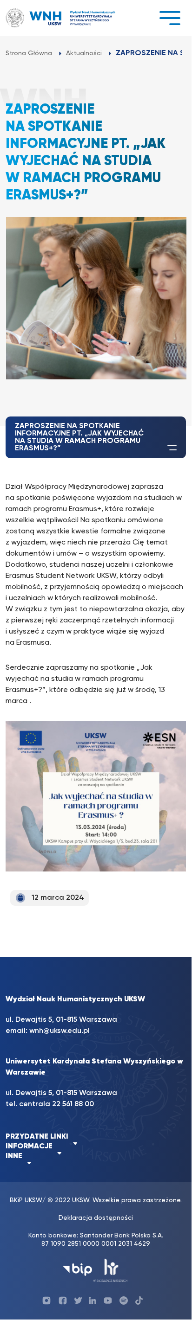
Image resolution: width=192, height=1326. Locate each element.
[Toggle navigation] (169, 18)
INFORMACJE (29, 1146)
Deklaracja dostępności (96, 1218)
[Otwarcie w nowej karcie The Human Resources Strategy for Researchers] (110, 1269)
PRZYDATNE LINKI (37, 1136)
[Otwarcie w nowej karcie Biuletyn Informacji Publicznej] (77, 1269)
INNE (14, 1156)
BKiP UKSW (26, 1200)
